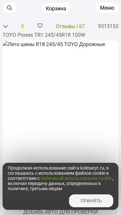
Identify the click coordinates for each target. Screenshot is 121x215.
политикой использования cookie (76, 178)
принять (91, 200)
